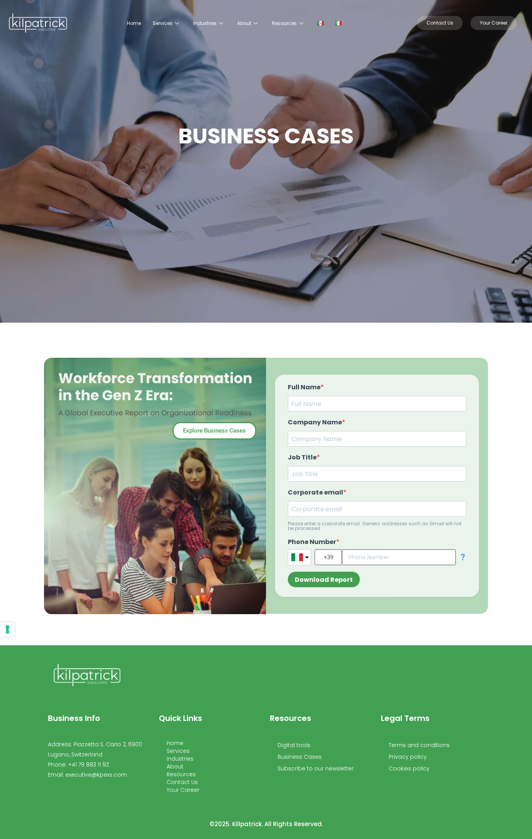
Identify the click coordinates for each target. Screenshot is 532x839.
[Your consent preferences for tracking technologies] (7, 629)
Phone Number (312, 542)
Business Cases (300, 757)
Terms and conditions (419, 745)
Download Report (324, 579)
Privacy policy (408, 757)
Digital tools (294, 745)
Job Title (302, 457)
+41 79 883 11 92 (88, 764)
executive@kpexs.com (96, 775)
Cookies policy (409, 768)
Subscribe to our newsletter (316, 768)
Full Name (304, 387)
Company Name (315, 422)
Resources (284, 23)
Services (163, 23)
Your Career (183, 790)
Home (134, 23)
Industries (205, 23)
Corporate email (315, 492)
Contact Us (182, 782)
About (244, 23)
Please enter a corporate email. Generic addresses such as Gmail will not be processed (375, 526)
